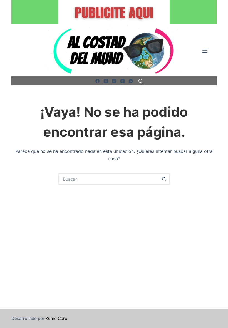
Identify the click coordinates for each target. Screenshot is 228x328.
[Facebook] (97, 81)
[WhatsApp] (131, 81)
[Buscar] (140, 81)
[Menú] (204, 50)
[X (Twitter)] (106, 81)
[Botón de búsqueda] (164, 179)
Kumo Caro (56, 318)
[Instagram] (114, 81)
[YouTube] (122, 81)
